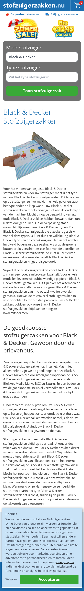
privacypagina (64, 562)
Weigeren (11, 579)
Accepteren (49, 579)
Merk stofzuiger (24, 47)
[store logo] (33, 5)
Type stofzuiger (23, 67)
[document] (42, 548)
